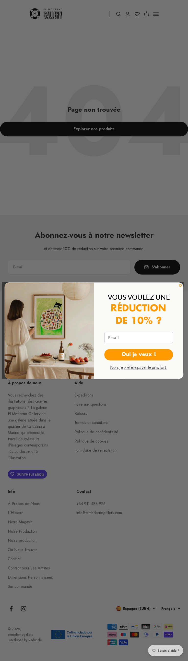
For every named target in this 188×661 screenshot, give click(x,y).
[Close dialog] (180, 285)
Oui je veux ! (138, 354)
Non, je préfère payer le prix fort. (138, 367)
